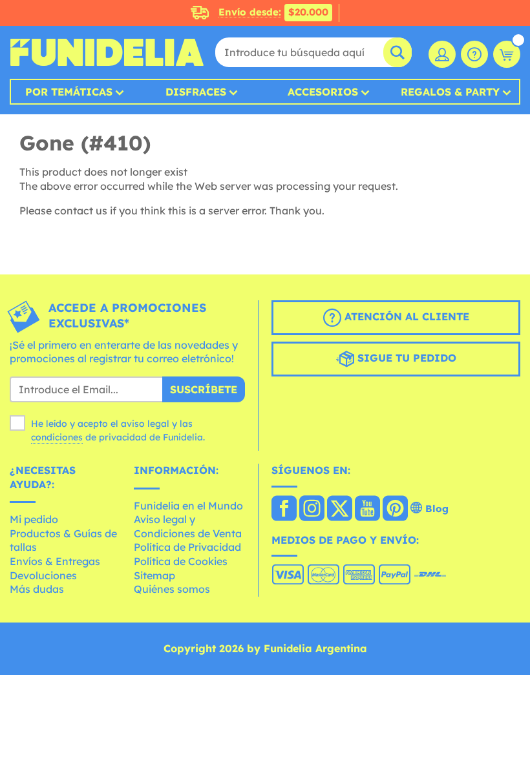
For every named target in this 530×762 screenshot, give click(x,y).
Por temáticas (68, 92)
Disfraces (195, 92)
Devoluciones (43, 575)
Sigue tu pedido (405, 357)
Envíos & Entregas (55, 561)
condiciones (57, 437)
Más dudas (37, 588)
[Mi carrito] (506, 54)
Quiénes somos (172, 588)
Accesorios (323, 92)
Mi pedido (34, 519)
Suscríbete (203, 389)
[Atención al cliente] (474, 54)
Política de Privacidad (187, 547)
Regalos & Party (450, 92)
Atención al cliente (405, 316)
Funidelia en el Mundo (188, 505)
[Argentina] (284, 509)
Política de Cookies (181, 561)
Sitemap (154, 575)
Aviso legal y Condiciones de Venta (188, 526)
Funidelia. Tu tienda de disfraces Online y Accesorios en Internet (107, 52)
